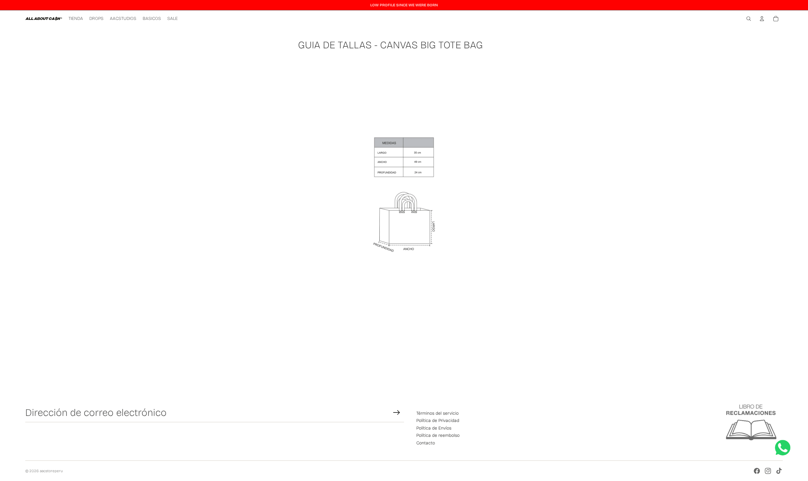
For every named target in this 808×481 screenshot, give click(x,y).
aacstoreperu (51, 471)
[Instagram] (768, 471)
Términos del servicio (437, 413)
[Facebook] (757, 471)
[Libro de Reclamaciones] (751, 422)
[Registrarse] (396, 412)
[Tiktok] (779, 471)
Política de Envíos (433, 428)
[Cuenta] (762, 19)
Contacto (425, 443)
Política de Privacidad (437, 420)
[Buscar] (749, 19)
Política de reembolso (438, 435)
